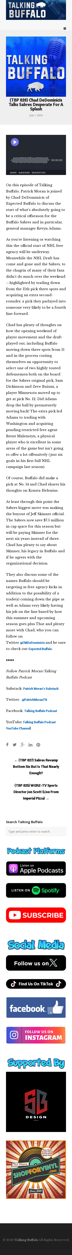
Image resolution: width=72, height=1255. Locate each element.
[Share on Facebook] (7, 744)
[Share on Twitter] (15, 744)
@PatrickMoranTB (34, 700)
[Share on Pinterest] (38, 744)
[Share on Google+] (23, 744)
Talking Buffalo (26, 1240)
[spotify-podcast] (36, 899)
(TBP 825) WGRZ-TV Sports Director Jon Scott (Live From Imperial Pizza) (36, 791)
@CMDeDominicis (32, 643)
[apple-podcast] (36, 877)
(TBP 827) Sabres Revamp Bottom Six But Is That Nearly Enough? (36, 766)
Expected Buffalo (40, 649)
